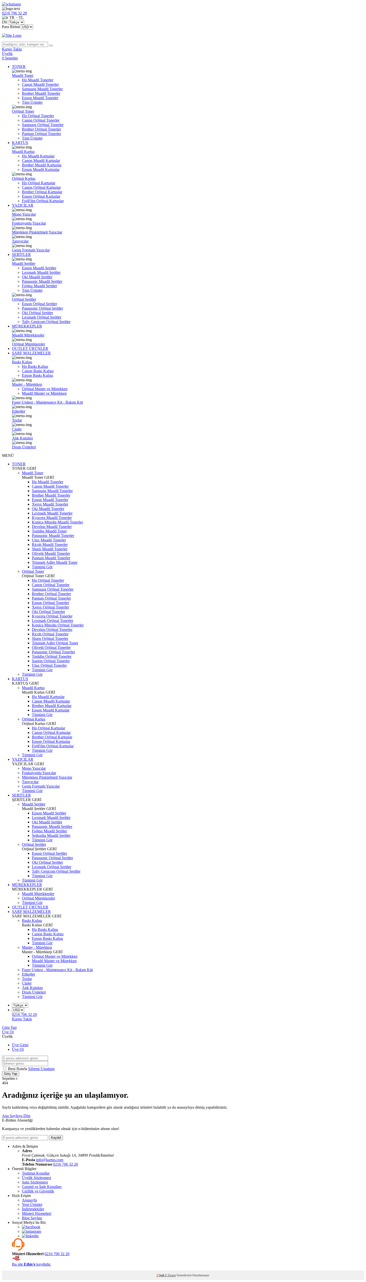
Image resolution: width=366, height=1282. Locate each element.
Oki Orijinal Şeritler (37, 313)
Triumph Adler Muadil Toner (54, 562)
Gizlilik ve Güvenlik (38, 1191)
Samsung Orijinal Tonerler (42, 125)
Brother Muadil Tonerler (41, 93)
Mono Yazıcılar (24, 214)
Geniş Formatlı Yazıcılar (31, 250)
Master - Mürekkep (27, 384)
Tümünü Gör (42, 567)
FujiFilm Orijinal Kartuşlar (43, 201)
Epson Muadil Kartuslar (41, 169)
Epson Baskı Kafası (37, 375)
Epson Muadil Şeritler (39, 268)
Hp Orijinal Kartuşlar (38, 183)
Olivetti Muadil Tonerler (51, 553)
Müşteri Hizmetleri (36, 1213)
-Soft (160, 1275)
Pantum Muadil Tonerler (51, 558)
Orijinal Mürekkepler (28, 344)
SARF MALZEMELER (31, 353)
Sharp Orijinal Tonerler (50, 638)
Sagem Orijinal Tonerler (51, 661)
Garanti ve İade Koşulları (41, 1187)
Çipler (17, 429)
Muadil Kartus (23, 151)
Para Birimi (11, 27)
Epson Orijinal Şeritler (39, 304)
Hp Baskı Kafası (35, 366)
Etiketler (18, 411)
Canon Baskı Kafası (38, 371)
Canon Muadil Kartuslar (41, 160)
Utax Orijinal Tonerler (49, 665)
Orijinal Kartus (23, 178)
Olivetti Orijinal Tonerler (51, 647)
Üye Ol (8, 1032)
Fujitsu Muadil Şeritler (39, 286)
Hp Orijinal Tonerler (38, 116)
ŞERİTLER (21, 254)
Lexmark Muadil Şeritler (41, 272)
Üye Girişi (20, 1045)
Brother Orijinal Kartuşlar (42, 192)
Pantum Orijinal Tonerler (41, 134)
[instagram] (31, 1231)
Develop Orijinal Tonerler (52, 629)
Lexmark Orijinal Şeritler (41, 317)
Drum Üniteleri (24, 447)
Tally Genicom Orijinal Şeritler (46, 322)
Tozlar (17, 420)
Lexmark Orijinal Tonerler (52, 620)
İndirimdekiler (33, 1209)
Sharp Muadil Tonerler (49, 549)
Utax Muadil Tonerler (49, 540)
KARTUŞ (20, 143)
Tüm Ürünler (32, 102)
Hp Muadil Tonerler (37, 80)
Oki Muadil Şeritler (37, 277)
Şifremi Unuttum (41, 1069)
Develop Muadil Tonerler (52, 526)
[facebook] (31, 1227)
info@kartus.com (49, 1160)
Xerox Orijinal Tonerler (50, 607)
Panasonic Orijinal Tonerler (53, 652)
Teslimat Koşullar (36, 1173)
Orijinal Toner (23, 111)
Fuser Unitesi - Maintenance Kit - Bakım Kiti (47, 402)
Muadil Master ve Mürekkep (44, 393)
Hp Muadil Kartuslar (38, 156)
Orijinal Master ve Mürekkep (44, 389)
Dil (4, 22)
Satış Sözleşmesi (35, 1182)
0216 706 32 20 (65, 1164)
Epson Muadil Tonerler (40, 98)
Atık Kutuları (22, 438)
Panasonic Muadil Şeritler (42, 281)
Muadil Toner (22, 75)
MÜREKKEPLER (27, 326)
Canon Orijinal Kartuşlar (41, 187)
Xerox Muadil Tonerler (50, 504)
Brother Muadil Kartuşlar (41, 165)
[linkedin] (30, 1236)
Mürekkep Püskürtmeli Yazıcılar (37, 232)
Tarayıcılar (20, 241)
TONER (19, 66)
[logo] (183, 35)
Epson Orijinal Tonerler (50, 603)
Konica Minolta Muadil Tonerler (57, 522)
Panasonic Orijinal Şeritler (42, 308)
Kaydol (56, 1138)
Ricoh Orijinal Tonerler (50, 634)
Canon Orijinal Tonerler (41, 120)
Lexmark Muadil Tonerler (52, 513)
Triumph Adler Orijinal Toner (55, 643)
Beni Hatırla (18, 1069)
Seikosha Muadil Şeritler (51, 835)
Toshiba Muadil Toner (49, 531)
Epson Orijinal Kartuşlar (41, 196)
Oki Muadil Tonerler (48, 509)
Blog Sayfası (32, 1218)
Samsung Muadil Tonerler (42, 89)
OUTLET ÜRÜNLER (30, 348)
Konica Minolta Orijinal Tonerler (58, 625)
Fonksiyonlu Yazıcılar (29, 223)
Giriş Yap (9, 1027)
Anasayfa (29, 1200)
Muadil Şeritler (23, 263)
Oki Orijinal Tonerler (48, 612)
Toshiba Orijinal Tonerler (51, 656)
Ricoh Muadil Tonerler (50, 544)
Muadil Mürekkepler (28, 335)
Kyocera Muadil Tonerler (52, 518)
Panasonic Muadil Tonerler (53, 535)
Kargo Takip (22, 1019)
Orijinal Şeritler (24, 299)
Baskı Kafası (22, 362)
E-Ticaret (170, 1275)
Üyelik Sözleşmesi (36, 1178)
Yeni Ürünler (32, 1204)
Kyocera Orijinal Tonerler (52, 616)
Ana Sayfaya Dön (16, 1116)
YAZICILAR (22, 205)
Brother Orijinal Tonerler (41, 129)
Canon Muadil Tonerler (40, 84)
